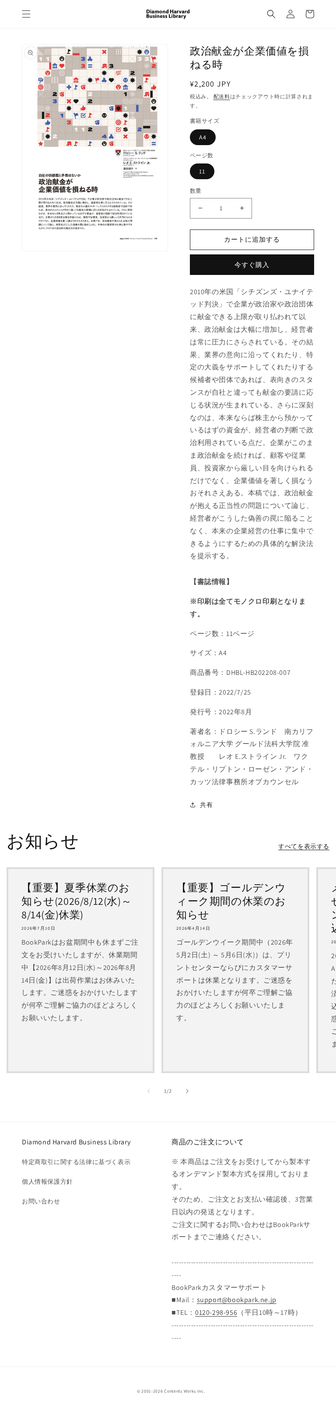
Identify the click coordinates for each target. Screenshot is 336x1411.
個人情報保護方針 (47, 1181)
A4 (202, 137)
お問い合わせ (41, 1201)
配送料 (222, 96)
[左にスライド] (148, 1091)
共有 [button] (206, 805)
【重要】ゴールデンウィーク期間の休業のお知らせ (231, 901)
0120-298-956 (216, 1312)
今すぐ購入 (252, 265)
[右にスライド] (187, 1091)
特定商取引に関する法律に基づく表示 (76, 1162)
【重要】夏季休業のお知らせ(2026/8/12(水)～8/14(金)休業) (76, 901)
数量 (196, 191)
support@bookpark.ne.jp (236, 1299)
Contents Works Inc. (184, 1391)
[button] (26, 14)
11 (202, 171)
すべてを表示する (303, 846)
